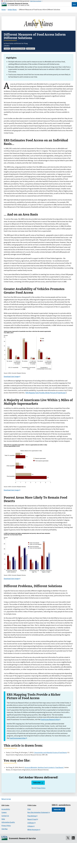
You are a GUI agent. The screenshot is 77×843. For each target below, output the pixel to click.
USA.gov (30, 826)
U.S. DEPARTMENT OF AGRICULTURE (18, 5)
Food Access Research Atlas (50, 719)
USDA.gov (30, 823)
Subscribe (37, 783)
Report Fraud (32, 819)
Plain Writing (31, 816)
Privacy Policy (41, 788)
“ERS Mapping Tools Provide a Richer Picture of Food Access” (45, 393)
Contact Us (5, 816)
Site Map (5, 829)
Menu (74, 4)
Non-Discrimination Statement (37, 812)
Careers (4, 812)
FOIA (29, 809)
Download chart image (11, 376)
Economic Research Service (18, 3)
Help (3, 819)
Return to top (6, 799)
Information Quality (8, 822)
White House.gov (33, 830)
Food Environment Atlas (17, 738)
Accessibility (6, 809)
